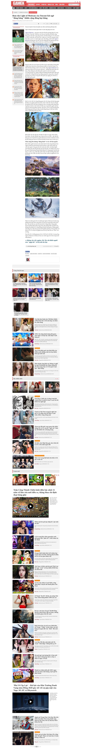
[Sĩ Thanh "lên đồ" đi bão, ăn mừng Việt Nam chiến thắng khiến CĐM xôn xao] (23, 601)
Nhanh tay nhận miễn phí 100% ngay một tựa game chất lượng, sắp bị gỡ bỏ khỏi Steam (46, 671)
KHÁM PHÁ (43, 4)
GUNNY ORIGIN (19, 8)
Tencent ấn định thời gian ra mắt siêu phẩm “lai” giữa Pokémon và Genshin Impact (18, 52)
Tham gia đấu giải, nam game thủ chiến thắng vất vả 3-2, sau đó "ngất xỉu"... (19, 299)
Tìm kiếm (78, 5)
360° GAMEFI (76, 8)
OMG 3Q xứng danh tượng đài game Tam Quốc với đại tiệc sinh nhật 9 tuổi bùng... (35, 284)
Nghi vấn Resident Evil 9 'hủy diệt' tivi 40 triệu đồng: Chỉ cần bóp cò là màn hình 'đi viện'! (18, 82)
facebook (75, 1)
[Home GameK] (13, 7)
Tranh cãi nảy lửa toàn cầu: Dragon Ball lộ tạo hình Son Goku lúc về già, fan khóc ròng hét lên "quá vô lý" (18, 101)
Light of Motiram (29, 32)
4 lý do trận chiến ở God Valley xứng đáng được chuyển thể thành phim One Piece (46, 584)
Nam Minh (37, 463)
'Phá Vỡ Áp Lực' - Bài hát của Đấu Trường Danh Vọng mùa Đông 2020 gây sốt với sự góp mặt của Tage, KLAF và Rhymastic (35, 687)
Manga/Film (41, 360)
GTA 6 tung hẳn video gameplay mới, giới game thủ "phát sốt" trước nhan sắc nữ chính (46, 538)
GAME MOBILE (31, 4)
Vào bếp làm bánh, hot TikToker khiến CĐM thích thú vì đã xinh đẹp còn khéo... (20, 284)
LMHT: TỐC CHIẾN (43, 8)
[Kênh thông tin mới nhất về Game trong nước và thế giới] (18, 3)
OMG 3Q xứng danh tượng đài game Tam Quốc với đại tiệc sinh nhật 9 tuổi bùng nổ (46, 335)
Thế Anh (36, 330)
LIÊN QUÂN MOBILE (33, 8)
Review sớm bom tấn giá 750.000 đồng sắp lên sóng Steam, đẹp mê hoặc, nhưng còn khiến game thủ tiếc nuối (46, 612)
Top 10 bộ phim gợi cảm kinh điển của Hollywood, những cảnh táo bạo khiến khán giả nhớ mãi (46, 352)
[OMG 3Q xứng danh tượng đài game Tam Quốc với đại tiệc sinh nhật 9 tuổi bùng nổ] (36, 278)
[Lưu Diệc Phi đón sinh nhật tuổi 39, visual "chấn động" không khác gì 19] (23, 646)
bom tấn (40, 253)
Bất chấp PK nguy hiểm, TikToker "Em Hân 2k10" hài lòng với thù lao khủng (21, 314)
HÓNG (56, 4)
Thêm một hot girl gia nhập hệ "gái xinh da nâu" (35, 299)
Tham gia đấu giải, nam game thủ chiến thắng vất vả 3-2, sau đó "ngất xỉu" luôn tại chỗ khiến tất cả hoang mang (46, 428)
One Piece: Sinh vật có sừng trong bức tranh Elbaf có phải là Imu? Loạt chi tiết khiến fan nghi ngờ (46, 400)
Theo (42, 246)
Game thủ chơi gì (33, 12)
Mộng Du (36, 741)
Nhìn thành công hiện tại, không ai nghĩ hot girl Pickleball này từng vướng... (51, 284)
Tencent (27, 255)
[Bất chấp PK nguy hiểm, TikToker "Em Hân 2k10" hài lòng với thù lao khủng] (21, 307)
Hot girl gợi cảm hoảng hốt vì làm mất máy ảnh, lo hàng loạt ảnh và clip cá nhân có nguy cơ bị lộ (46, 656)
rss (80, 1)
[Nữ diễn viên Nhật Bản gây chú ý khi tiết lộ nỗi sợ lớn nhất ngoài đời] (23, 447)
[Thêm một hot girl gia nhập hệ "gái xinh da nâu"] (36, 292)
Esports (40, 463)
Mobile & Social (24, 12)
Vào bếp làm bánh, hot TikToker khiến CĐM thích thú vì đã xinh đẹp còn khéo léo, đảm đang (17, 69)
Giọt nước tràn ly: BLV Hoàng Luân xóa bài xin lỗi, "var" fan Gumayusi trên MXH (18, 88)
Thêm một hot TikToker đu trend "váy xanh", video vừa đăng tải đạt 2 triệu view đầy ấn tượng (17, 40)
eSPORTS (38, 4)
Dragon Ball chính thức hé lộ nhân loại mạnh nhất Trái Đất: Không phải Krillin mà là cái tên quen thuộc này (46, 554)
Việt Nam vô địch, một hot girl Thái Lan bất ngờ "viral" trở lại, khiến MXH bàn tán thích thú (46, 568)
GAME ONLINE (60, 8)
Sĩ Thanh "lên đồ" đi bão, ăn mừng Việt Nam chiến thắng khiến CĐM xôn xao (46, 596)
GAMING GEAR (52, 8)
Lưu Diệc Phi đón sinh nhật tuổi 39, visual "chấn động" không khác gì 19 (45, 642)
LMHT (26, 8)
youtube (77, 1)
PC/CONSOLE (69, 8)
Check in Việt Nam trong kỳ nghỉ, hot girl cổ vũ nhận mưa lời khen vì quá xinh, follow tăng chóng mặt (46, 413)
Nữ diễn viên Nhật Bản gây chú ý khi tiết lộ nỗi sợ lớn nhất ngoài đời (46, 443)
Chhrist (36, 649)
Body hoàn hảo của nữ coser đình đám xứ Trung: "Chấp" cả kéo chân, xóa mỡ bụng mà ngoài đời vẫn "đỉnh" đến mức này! (46, 628)
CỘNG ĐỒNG (61, 4)
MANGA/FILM (51, 4)
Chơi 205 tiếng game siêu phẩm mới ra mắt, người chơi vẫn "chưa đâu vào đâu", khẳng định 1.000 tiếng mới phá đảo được (18, 75)
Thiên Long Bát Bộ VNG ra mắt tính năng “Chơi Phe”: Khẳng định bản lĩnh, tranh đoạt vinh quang (18, 46)
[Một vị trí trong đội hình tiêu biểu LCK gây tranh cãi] (23, 462)
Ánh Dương (37, 343)
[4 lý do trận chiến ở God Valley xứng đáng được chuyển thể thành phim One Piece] (23, 587)
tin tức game (54, 253)
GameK (15, 12)
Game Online (42, 420)
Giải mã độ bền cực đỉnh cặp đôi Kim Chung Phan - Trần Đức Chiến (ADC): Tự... (52, 299)
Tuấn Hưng (37, 420)
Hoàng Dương (37, 373)
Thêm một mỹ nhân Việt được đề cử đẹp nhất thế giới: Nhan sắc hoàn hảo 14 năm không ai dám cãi (46, 736)
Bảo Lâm (36, 360)
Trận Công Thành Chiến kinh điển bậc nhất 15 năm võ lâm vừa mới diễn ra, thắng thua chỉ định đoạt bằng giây (35, 492)
